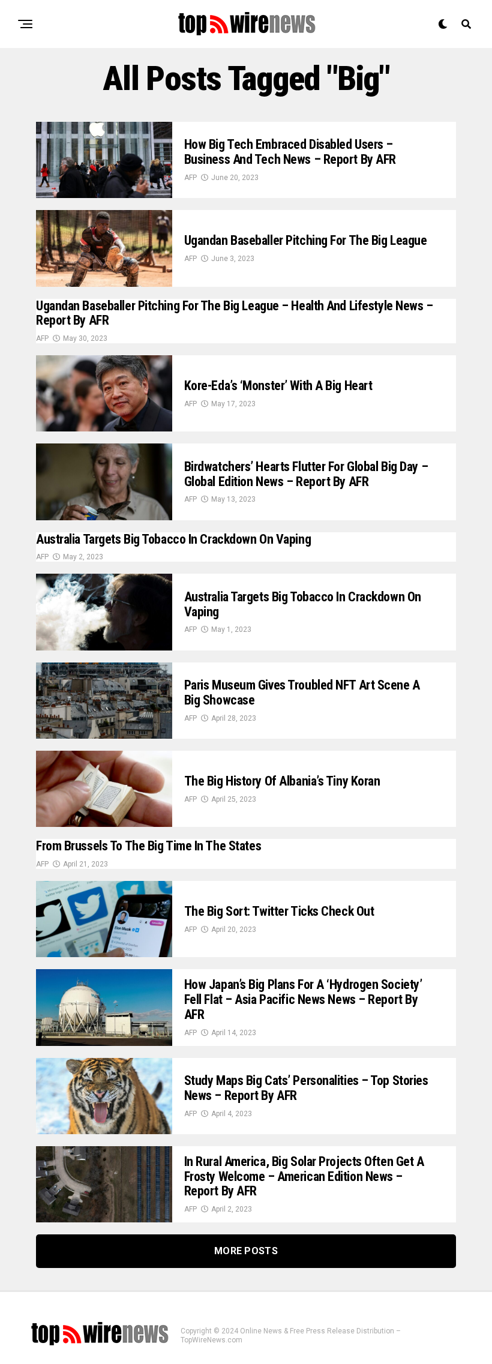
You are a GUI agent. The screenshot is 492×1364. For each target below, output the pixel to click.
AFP (190, 177)
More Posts (246, 1251)
